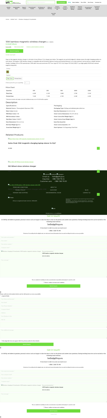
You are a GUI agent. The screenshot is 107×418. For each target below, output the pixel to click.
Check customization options (35, 46)
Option (8, 75)
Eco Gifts (83, 2)
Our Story (90, 2)
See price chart (18, 46)
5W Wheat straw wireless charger (22, 166)
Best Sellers (75, 2)
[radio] (7, 72)
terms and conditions (59, 282)
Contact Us (98, 2)
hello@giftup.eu (55, 224)
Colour (8, 68)
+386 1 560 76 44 (54, 231)
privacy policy (27, 341)
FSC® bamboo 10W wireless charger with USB (27, 189)
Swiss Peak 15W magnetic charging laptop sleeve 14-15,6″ (32, 143)
